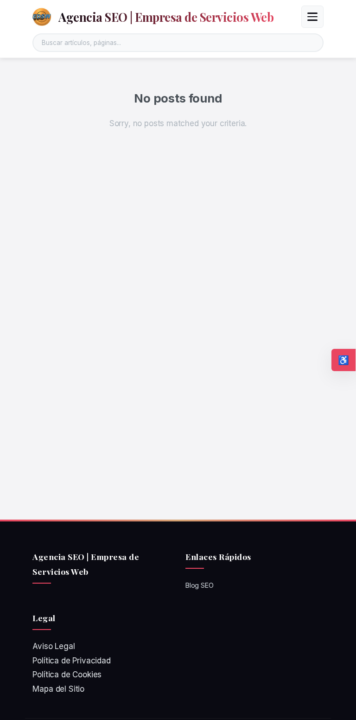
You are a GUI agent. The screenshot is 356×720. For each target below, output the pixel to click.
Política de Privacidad (71, 660)
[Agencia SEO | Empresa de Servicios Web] (41, 16)
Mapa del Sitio (58, 689)
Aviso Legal (53, 646)
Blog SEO (199, 585)
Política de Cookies (67, 674)
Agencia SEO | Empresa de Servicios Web (165, 17)
